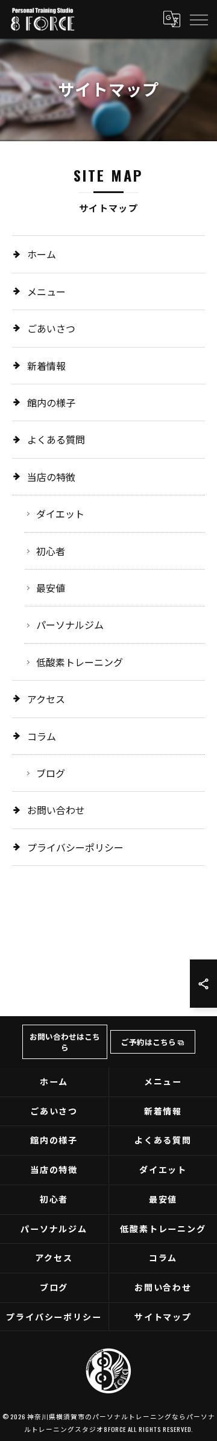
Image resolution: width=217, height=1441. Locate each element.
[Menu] (198, 18)
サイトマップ (163, 1316)
